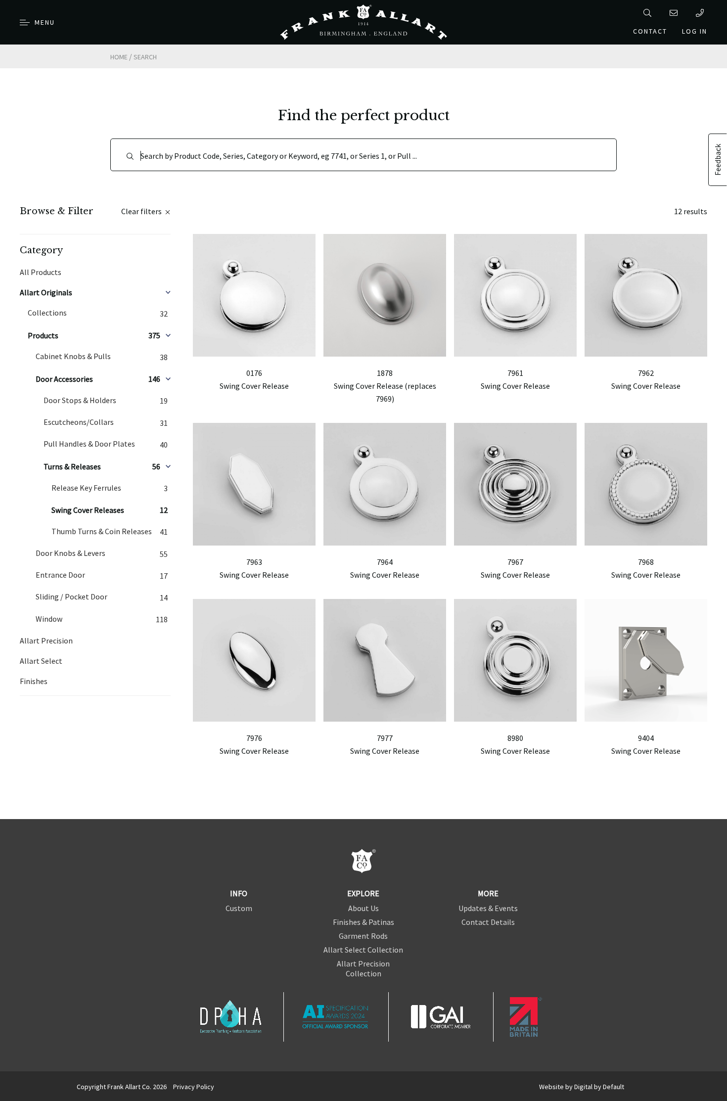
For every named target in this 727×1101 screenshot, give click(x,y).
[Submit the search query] (130, 156)
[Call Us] (701, 13)
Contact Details (488, 922)
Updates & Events (488, 908)
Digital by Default (599, 1086)
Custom (239, 908)
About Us (363, 908)
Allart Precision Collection (363, 968)
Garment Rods (363, 936)
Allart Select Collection (363, 950)
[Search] (649, 13)
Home (119, 56)
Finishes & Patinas (363, 922)
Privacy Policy (193, 1086)
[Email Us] (675, 13)
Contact (650, 31)
